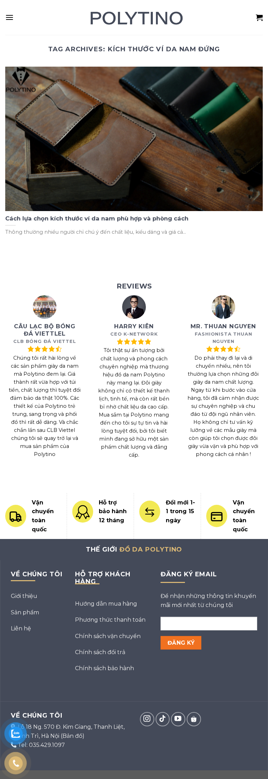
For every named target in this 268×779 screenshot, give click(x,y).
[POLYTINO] (134, 17)
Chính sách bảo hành (104, 668)
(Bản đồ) (72, 736)
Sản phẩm (25, 612)
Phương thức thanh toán (110, 619)
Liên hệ (21, 628)
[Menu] (9, 17)
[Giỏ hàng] (259, 17)
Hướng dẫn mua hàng (106, 603)
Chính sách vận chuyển (108, 636)
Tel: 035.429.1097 (41, 745)
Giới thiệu (24, 596)
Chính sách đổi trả (100, 652)
